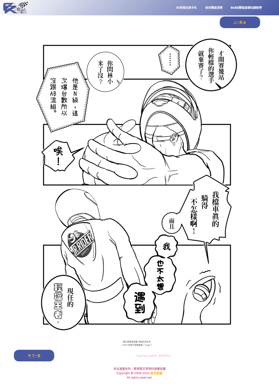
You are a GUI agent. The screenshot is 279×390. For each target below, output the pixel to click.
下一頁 (34, 355)
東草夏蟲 (156, 373)
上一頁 (240, 22)
